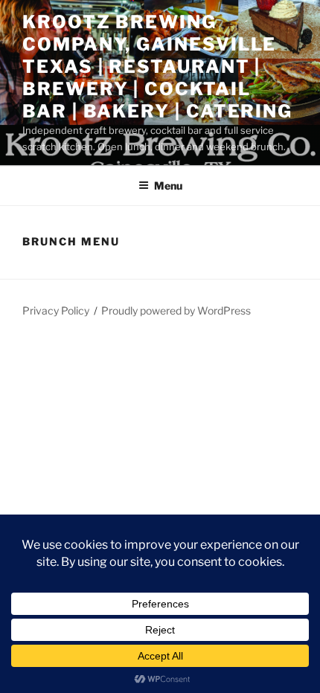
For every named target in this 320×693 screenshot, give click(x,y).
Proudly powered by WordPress (176, 310)
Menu (168, 185)
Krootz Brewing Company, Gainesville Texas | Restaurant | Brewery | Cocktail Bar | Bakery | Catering (157, 66)
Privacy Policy (55, 310)
